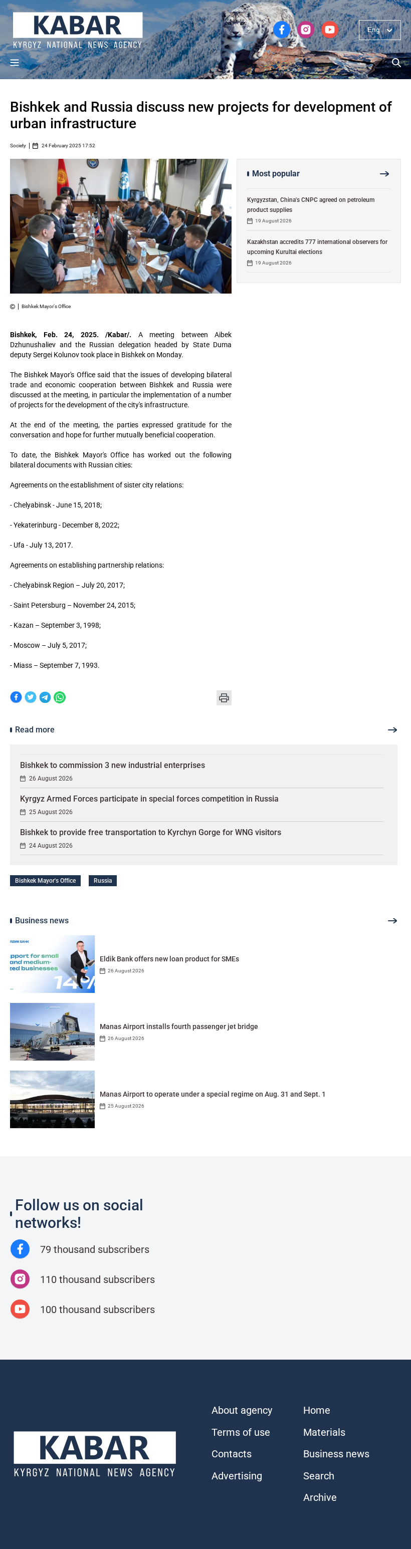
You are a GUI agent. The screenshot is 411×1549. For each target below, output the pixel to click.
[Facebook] (16, 698)
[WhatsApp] (60, 698)
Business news (336, 1454)
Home (316, 1410)
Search (318, 1476)
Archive (320, 1497)
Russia (103, 880)
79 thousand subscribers (94, 1249)
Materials (324, 1432)
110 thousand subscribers (97, 1279)
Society (18, 145)
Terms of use (241, 1432)
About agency (242, 1410)
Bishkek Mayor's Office (45, 880)
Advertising (237, 1476)
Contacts (232, 1454)
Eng (373, 30)
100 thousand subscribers (97, 1310)
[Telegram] (45, 698)
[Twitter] (31, 698)
